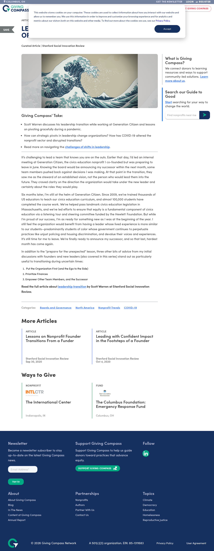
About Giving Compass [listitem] (22, 500)
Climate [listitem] (147, 500)
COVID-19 (130, 307)
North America (85, 307)
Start (168, 102)
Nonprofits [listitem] (81, 500)
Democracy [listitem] (150, 505)
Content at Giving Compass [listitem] (24, 515)
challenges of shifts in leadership (87, 147)
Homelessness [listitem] (151, 515)
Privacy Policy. (163, 20)
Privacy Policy (164, 543)
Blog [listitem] (11, 505)
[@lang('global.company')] (16, 8)
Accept (167, 28)
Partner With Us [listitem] (84, 510)
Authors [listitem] (80, 505)
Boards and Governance (56, 307)
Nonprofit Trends (109, 307)
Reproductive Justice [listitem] (155, 520)
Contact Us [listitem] (82, 515)
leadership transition (72, 286)
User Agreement (196, 543)
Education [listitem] (149, 510)
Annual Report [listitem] (16, 520)
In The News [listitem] (15, 510)
